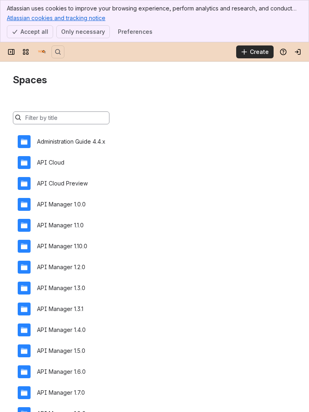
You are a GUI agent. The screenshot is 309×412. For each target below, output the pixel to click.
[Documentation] (41, 51)
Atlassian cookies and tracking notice (56, 17)
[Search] (58, 51)
